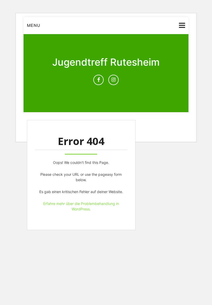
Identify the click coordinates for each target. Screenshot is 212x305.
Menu (33, 25)
